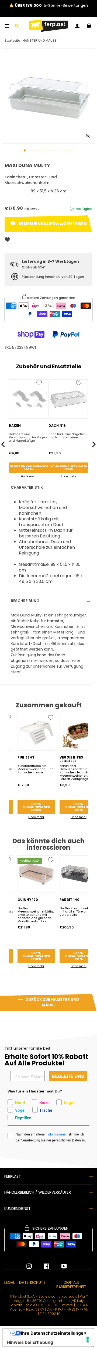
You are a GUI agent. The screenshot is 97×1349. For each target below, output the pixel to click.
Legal (9, 1282)
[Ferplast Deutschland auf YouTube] (60, 1266)
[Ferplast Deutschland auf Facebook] (42, 1266)
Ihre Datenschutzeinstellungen (53, 1333)
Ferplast (12, 1176)
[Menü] (7, 26)
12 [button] (73, 151)
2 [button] (30, 151)
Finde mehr (29, 476)
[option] (48, 5)
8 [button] (55, 151)
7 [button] (51, 151)
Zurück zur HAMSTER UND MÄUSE (52, 1002)
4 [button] (38, 151)
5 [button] (42, 151)
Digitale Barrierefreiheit (71, 1284)
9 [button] (60, 151)
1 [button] (25, 150)
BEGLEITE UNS (68, 1076)
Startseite (12, 40)
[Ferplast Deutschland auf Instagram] (29, 1266)
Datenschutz (32, 1282)
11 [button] (68, 151)
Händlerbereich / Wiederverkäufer (37, 1192)
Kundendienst (17, 1208)
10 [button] (64, 151)
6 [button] (47, 151)
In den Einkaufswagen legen (29, 467)
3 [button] (34, 151)
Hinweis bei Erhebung (30, 1342)
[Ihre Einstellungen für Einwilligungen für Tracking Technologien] (87, 1339)
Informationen (57, 1134)
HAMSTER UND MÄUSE (39, 40)
